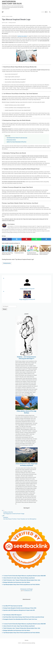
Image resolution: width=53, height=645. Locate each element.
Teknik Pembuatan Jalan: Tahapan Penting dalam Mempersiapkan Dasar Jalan (21, 580)
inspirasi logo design (22, 36)
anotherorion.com (28, 590)
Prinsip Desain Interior (11, 139)
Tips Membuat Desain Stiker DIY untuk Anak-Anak (17, 137)
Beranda (26, 640)
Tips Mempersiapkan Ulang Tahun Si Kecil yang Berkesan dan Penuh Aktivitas (21, 584)
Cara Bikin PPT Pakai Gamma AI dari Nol (12, 605)
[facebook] (7, 239)
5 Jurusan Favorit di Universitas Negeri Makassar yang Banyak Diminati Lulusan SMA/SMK (24, 575)
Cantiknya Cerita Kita (8, 512)
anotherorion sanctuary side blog (12, 2)
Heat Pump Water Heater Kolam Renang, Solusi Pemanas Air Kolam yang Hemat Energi (23, 617)
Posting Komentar (12, 22)
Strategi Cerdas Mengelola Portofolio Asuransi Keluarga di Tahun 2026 (19, 608)
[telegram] (46, 239)
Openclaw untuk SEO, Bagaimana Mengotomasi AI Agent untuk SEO (19, 610)
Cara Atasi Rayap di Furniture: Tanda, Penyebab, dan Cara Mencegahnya (19, 519)
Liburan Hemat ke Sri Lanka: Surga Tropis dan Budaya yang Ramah (19, 578)
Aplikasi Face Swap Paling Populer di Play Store (16, 141)
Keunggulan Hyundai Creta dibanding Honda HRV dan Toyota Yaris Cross (20, 619)
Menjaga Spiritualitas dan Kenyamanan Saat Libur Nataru (16, 582)
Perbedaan (5, 517)
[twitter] (17, 239)
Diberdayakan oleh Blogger (26, 589)
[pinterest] (26, 239)
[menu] (3, 12)
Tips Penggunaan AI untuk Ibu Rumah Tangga (13, 513)
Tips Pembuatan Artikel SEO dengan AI (12, 614)
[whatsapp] (36, 239)
